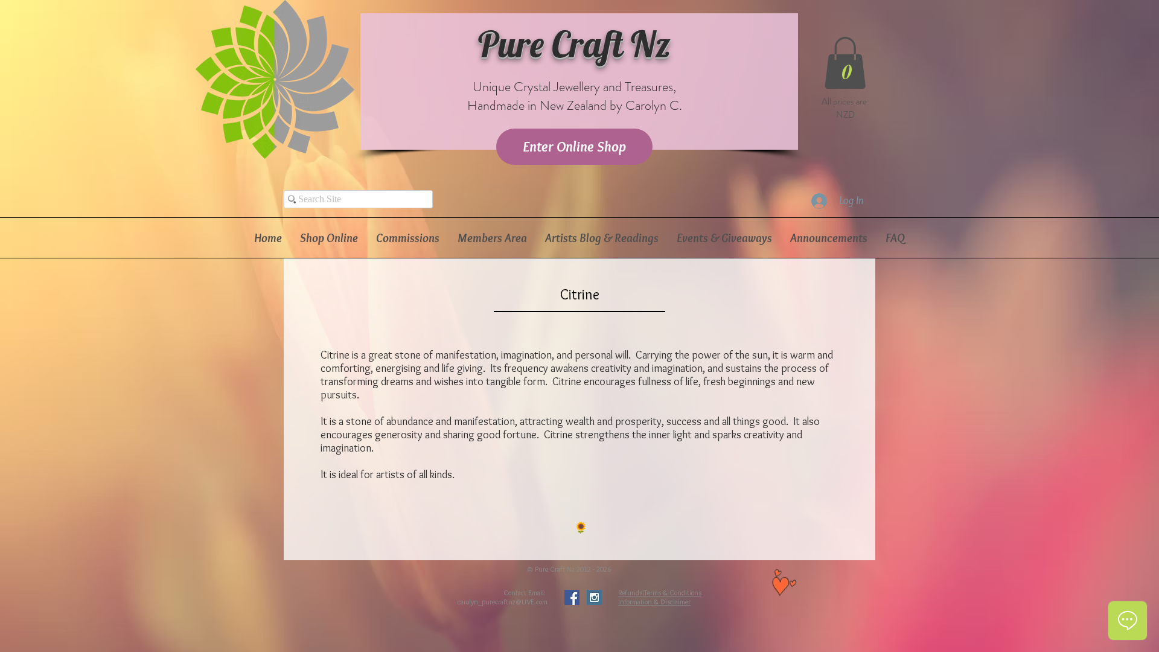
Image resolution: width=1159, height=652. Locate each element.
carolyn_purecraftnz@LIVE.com (503, 601)
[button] (845, 63)
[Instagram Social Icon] (594, 597)
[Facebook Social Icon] (572, 597)
